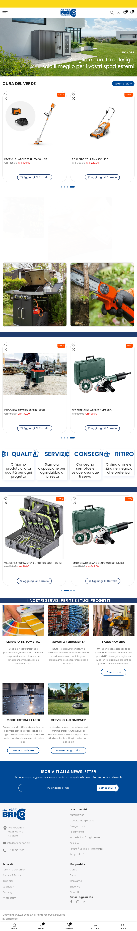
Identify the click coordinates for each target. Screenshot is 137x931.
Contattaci (114, 672)
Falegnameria (78, 826)
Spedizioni (9, 886)
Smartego (12, 918)
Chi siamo (76, 881)
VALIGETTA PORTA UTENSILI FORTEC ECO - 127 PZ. (101, 410)
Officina (74, 843)
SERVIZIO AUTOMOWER (68, 720)
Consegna (9, 892)
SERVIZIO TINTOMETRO (23, 642)
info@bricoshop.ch (18, 843)
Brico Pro (75, 886)
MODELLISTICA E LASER (23, 720)
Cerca (73, 869)
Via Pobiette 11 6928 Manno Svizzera (16, 831)
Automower (77, 815)
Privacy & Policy (12, 875)
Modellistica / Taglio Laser (85, 837)
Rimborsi (8, 881)
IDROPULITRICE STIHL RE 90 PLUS (23, 410)
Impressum (9, 898)
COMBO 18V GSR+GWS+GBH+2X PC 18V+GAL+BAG (57, 563)
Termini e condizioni (14, 869)
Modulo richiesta (23, 750)
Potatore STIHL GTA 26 (18, 159)
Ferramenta (77, 831)
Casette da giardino (82, 820)
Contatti (75, 892)
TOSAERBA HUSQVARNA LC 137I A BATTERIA (97, 159)
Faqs (73, 875)
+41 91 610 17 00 (15, 850)
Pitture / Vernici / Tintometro (86, 849)
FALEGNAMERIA (113, 642)
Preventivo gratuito (68, 750)
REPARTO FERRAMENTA (68, 642)
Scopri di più (121, 83)
